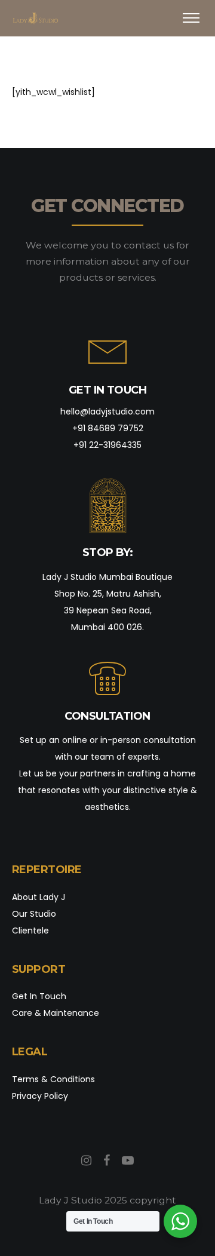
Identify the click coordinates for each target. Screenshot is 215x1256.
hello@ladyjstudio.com (107, 411)
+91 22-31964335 (107, 445)
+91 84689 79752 (107, 428)
